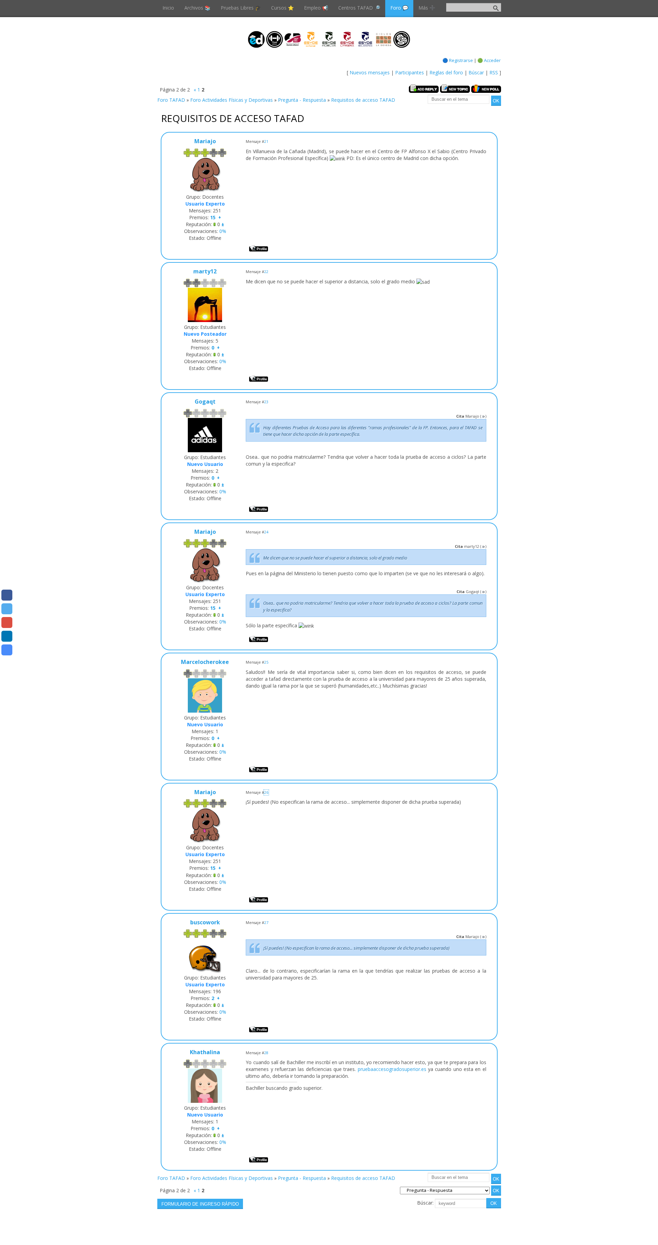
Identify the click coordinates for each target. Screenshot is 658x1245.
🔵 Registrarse (457, 60)
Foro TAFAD (171, 100)
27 (266, 922)
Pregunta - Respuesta (302, 100)
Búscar (476, 72)
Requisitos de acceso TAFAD (363, 100)
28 (266, 1052)
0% (222, 231)
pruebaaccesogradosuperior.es (392, 1069)
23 (266, 401)
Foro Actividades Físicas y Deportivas (231, 100)
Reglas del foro (446, 72)
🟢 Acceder (489, 60)
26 (266, 792)
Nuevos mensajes (370, 72)
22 (266, 271)
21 (266, 141)
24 (266, 532)
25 (266, 662)
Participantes (409, 72)
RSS (493, 72)
